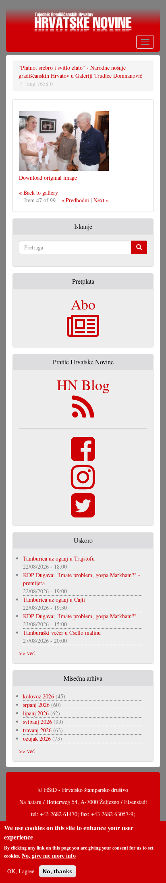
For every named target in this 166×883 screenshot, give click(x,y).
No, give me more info (49, 856)
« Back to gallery (38, 192)
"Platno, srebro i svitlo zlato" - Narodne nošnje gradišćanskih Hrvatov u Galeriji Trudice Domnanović (80, 71)
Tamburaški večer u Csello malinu (62, 632)
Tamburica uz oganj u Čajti (54, 599)
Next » (101, 200)
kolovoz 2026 (38, 696)
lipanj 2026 (36, 713)
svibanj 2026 (37, 721)
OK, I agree (20, 871)
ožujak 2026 (37, 738)
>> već (27, 653)
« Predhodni (75, 200)
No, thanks (58, 871)
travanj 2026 (37, 730)
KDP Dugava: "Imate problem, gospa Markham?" (80, 616)
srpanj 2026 (36, 704)
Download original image (48, 177)
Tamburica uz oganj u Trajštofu (59, 558)
